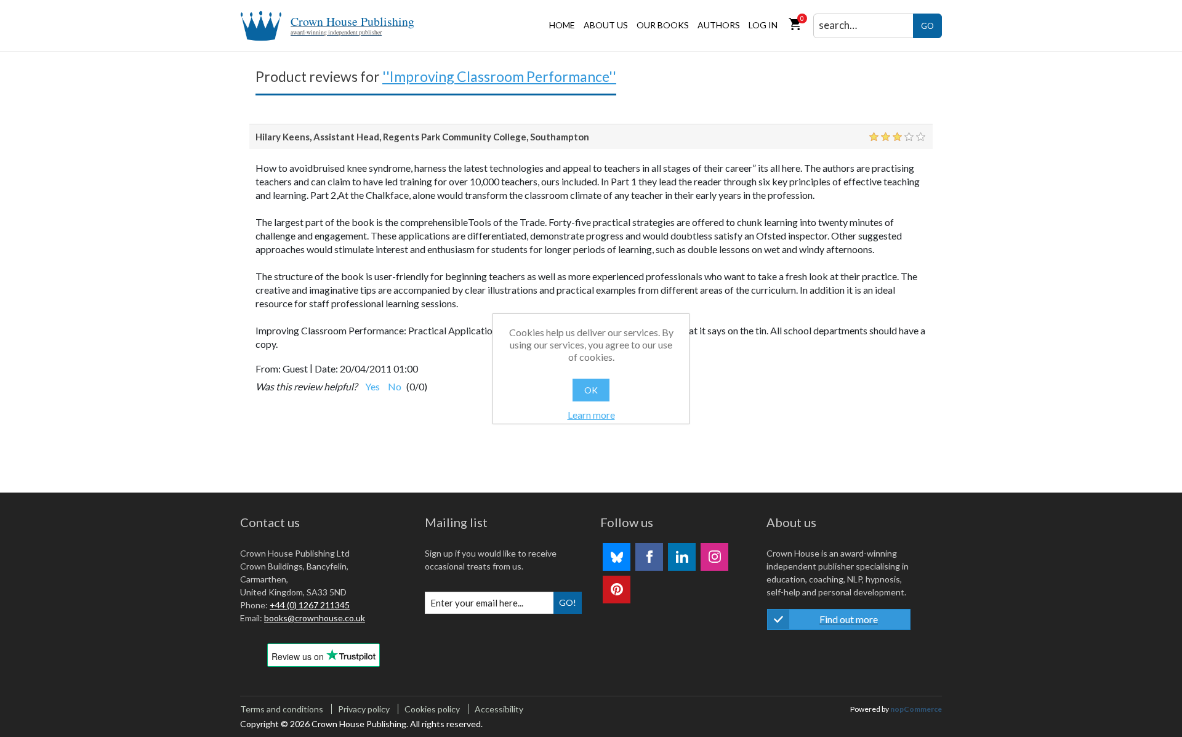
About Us (606, 25)
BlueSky (616, 557)
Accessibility (499, 709)
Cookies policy (432, 709)
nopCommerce (916, 709)
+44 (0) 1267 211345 (310, 605)
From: (268, 368)
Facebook (649, 557)
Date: (326, 368)
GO (927, 26)
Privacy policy (364, 709)
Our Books (663, 25)
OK (591, 390)
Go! (567, 602)
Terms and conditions (281, 709)
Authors (719, 25)
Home (562, 25)
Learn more (591, 415)
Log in (763, 25)
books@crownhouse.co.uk (314, 618)
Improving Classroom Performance (499, 76)
